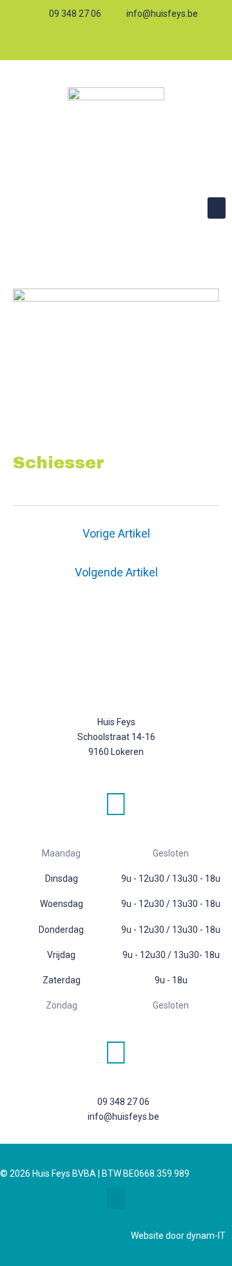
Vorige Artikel (116, 533)
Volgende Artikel (116, 572)
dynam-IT (206, 1235)
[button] (217, 208)
